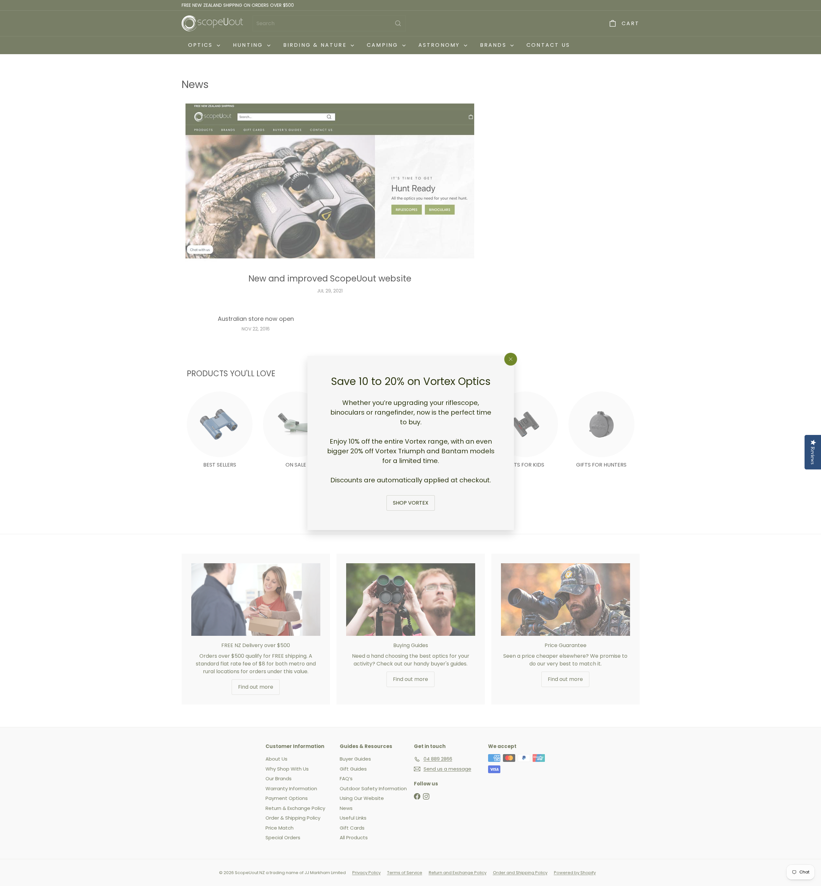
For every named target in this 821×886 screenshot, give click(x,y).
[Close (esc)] (510, 359)
